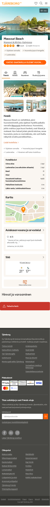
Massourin (16, 125)
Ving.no (30, 499)
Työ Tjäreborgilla (8, 354)
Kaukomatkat (7, 462)
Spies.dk (37, 499)
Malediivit (29, 470)
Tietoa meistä (7, 346)
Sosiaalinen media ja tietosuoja (34, 366)
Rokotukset (30, 361)
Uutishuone (6, 357)
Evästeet (3, 499)
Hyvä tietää (30, 350)
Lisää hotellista (10, 142)
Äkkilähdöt (30, 454)
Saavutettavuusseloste (34, 371)
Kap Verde (29, 462)
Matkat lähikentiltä (9, 466)
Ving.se (24, 499)
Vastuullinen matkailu (10, 350)
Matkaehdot (30, 354)
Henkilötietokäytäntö (14, 499)
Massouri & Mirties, (13, 42)
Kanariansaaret (31, 458)
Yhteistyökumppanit (10, 489)
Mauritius (29, 473)
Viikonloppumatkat (9, 458)
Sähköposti (6, 412)
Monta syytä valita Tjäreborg (13, 361)
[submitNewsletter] (45, 416)
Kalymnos (27, 42)
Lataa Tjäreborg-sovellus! (12, 438)
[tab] (6, 73)
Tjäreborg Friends (9, 485)
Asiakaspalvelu (31, 346)
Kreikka (28, 466)
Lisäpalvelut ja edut (9, 477)
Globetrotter (45, 499)
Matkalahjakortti (8, 473)
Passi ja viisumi (31, 357)
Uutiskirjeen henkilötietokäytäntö (15, 422)
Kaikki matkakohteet (34, 477)
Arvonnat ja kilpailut (10, 481)
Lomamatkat (7, 470)
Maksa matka (7, 454)
